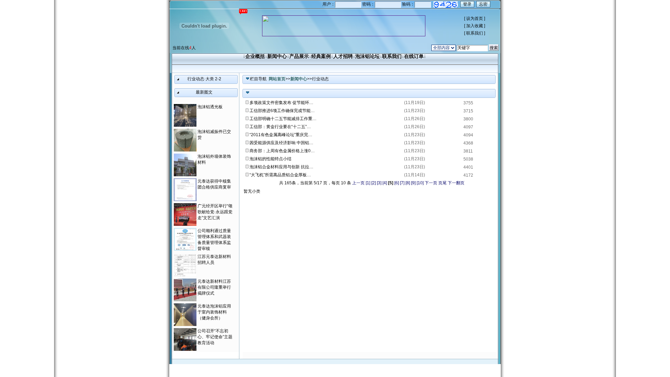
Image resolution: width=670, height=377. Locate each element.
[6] (396, 182)
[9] (413, 182)
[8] (407, 182)
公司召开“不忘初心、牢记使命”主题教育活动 (215, 336)
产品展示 (299, 56)
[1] (368, 182)
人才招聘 (343, 56)
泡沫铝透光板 (210, 106)
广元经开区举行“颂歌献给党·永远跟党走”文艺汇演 (215, 212)
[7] (402, 182)
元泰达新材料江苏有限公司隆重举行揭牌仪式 (214, 287)
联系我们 (474, 33)
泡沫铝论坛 (367, 56)
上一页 (358, 182)
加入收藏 (474, 25)
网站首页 (277, 78)
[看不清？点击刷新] (445, 4)
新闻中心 (277, 56)
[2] (373, 182)
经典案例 (321, 56)
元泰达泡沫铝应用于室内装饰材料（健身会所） (214, 312)
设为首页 (474, 18)
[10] (420, 182)
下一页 (431, 182)
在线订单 (414, 56)
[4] (384, 182)
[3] (379, 182)
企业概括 (255, 56)
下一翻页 (456, 182)
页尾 (442, 182)
